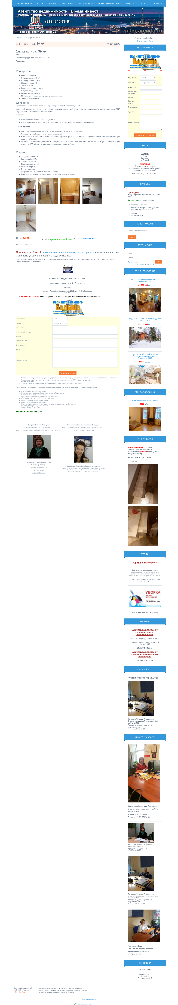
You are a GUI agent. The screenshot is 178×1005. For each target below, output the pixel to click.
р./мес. (145, 362)
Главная (19, 38)
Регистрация (142, 41)
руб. (145, 285)
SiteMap (22, 992)
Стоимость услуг (82, 380)
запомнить (134, 262)
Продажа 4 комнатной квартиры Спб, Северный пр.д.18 (144, 280)
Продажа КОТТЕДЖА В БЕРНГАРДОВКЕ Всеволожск (144, 320)
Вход (151, 41)
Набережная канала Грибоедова (145, 400)
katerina (28, 245)
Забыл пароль (140, 264)
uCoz (15, 992)
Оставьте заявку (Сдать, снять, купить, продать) (68, 252)
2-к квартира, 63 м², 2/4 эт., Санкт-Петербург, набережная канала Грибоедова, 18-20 (144, 356)
